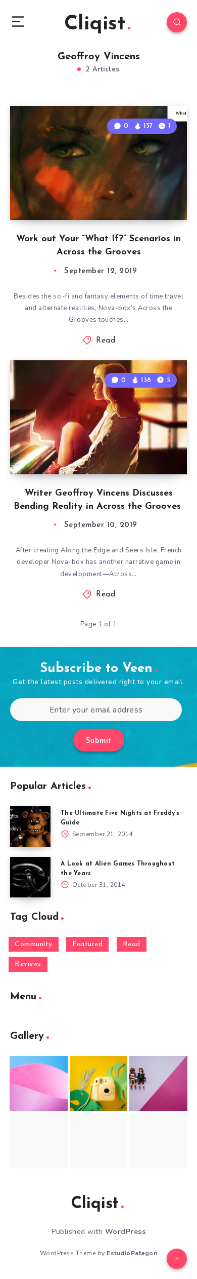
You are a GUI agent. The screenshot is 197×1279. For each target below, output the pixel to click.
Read (105, 341)
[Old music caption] (158, 1083)
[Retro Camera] (99, 1083)
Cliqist (94, 24)
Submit (99, 741)
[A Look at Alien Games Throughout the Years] (30, 877)
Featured (87, 944)
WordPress (125, 1231)
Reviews (28, 964)
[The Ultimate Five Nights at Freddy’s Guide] (30, 826)
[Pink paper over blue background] (39, 1083)
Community (34, 944)
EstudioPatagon (132, 1253)
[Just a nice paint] (99, 1141)
